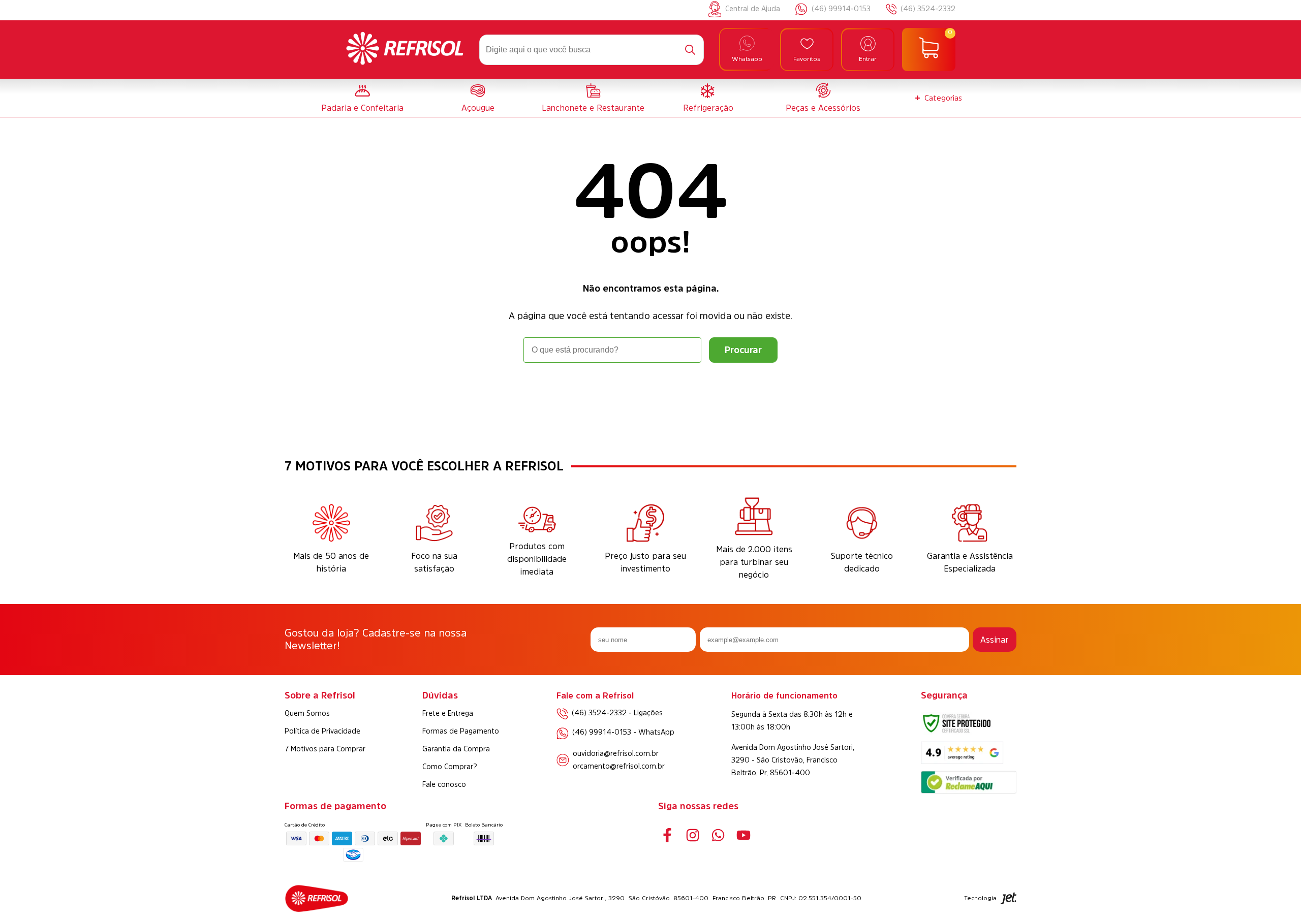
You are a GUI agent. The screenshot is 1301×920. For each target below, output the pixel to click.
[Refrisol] (405, 49)
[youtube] (743, 835)
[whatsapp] (718, 835)
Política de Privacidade (322, 731)
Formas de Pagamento (460, 731)
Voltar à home (650, 391)
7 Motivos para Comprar (325, 748)
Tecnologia (980, 898)
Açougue (477, 108)
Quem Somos (307, 713)
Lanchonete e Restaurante (593, 108)
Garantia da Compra (456, 748)
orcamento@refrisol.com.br (619, 766)
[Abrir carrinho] (929, 49)
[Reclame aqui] (968, 791)
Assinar (994, 640)
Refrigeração (708, 108)
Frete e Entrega (447, 713)
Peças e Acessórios (823, 108)
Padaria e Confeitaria (362, 108)
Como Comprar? (449, 766)
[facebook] (667, 835)
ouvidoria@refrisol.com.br (616, 753)
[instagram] (692, 835)
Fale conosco (444, 784)
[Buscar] (690, 50)
